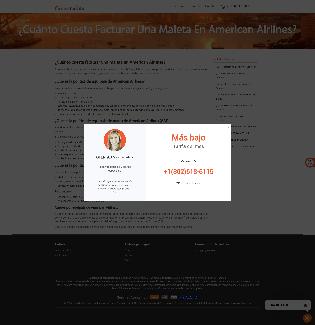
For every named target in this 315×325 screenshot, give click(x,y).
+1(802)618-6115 (188, 171)
